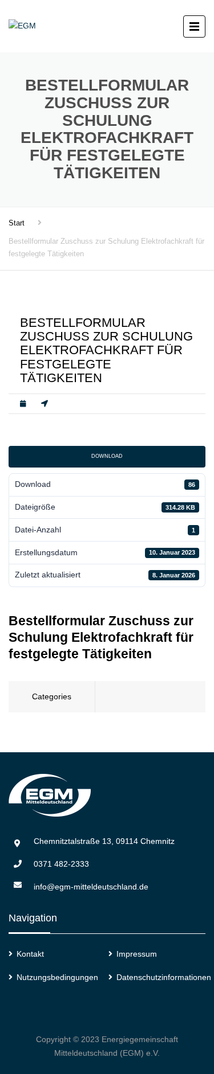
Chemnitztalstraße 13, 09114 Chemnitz (104, 841)
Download (107, 456)
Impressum (136, 953)
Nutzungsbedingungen (57, 977)
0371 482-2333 (61, 863)
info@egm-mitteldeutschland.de (91, 886)
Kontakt (30, 953)
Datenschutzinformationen (163, 977)
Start (17, 223)
